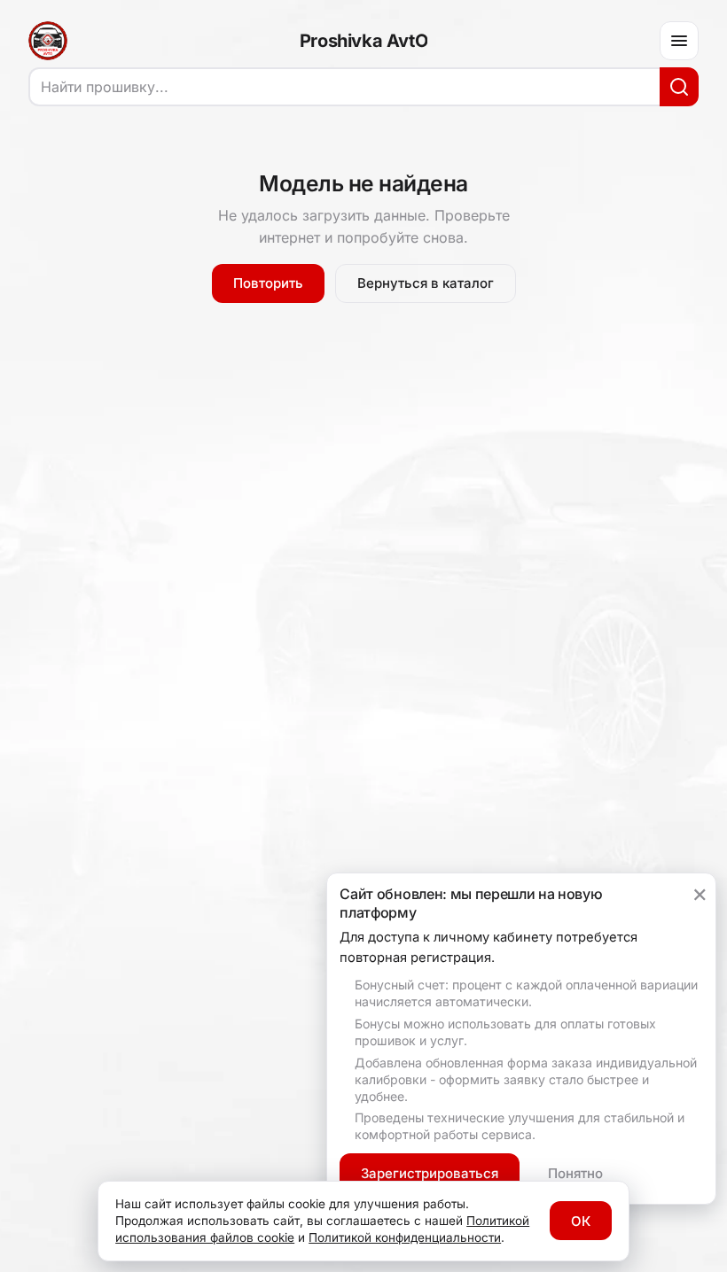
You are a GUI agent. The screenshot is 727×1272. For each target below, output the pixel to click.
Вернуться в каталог (425, 283)
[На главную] (47, 40)
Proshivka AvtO (363, 40)
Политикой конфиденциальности (405, 1237)
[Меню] (679, 40)
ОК (580, 1221)
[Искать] (679, 86)
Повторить (268, 283)
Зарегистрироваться (429, 1173)
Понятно (575, 1173)
